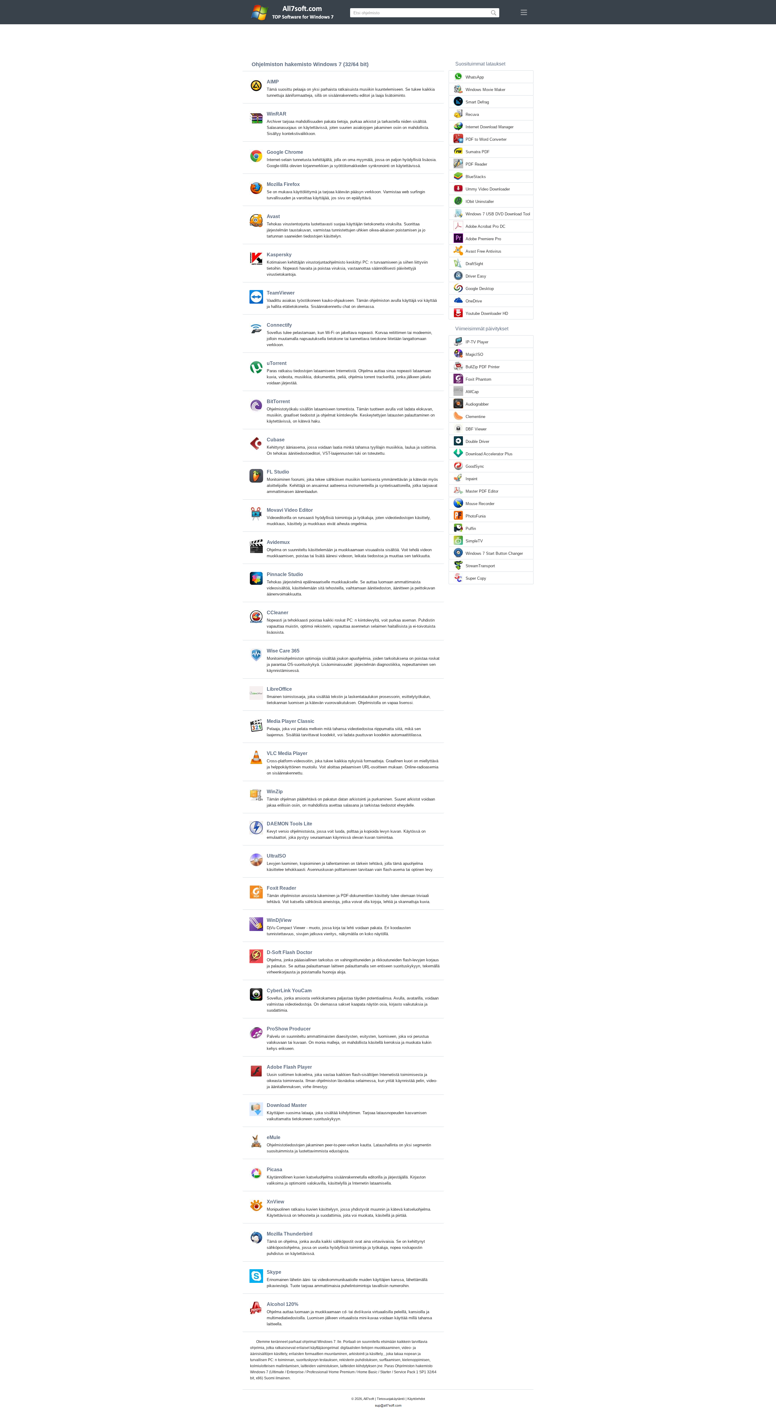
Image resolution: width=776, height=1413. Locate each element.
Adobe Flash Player (289, 1067)
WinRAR (276, 113)
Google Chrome (285, 152)
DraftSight (474, 263)
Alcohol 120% (282, 1304)
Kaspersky (279, 254)
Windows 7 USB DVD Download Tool (498, 214)
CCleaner (277, 612)
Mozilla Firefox (283, 184)
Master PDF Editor (482, 491)
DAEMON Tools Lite (289, 823)
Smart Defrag (477, 102)
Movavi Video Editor (290, 510)
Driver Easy (476, 276)
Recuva (472, 114)
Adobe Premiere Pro (483, 239)
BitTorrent (278, 401)
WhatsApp (475, 77)
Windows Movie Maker (485, 89)
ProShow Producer (289, 1028)
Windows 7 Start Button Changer (494, 553)
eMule (273, 1137)
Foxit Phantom (478, 379)
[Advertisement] (388, 41)
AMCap (472, 392)
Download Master (287, 1105)
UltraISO (276, 855)
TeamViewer (281, 292)
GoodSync (475, 466)
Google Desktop (480, 288)
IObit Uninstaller (480, 201)
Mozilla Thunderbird (290, 1233)
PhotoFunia (476, 516)
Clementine (475, 416)
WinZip (275, 791)
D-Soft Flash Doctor (289, 952)
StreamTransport (480, 566)
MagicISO (474, 354)
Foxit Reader (281, 888)
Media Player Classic (290, 721)
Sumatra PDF (478, 152)
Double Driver (477, 441)
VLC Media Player (287, 753)
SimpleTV (474, 541)
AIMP (273, 81)
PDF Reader (476, 164)
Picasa (274, 1169)
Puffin (471, 528)
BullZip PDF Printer (483, 367)
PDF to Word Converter (486, 139)
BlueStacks (476, 176)
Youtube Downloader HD (487, 313)
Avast (273, 216)
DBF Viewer (476, 429)
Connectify (279, 325)
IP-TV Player (477, 342)
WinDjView (279, 920)
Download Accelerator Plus (489, 454)
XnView (275, 1201)
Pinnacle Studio (285, 574)
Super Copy (476, 578)
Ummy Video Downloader (488, 189)
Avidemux (278, 542)
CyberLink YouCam (289, 990)
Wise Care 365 (283, 650)
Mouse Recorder (480, 503)
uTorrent (276, 363)
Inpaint (471, 479)
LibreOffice (279, 689)
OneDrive (474, 301)
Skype (274, 1272)
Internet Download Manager (489, 127)
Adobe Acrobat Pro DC (485, 226)
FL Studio (278, 471)
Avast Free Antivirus (483, 251)
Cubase (276, 439)
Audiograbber (477, 404)
